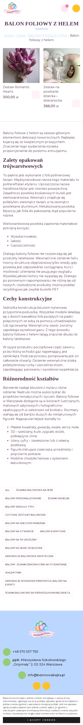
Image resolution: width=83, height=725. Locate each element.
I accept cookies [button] (41, 720)
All (7, 490)
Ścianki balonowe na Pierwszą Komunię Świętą (37, 592)
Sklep (20, 35)
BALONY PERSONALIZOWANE (23, 498)
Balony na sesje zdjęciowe (23, 548)
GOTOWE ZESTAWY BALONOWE (25, 514)
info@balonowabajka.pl (46, 675)
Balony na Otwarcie (19, 531)
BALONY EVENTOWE (53, 531)
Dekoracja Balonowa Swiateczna (29, 556)
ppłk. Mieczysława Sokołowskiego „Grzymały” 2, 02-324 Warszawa (39, 662)
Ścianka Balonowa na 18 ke (34, 490)
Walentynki (13, 572)
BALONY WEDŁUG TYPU (47, 35)
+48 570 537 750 (25, 651)
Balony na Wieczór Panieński (25, 523)
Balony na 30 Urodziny (21, 539)
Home (8, 35)
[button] (36, 94)
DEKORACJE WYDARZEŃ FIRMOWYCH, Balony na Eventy (36, 582)
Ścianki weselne (58, 498)
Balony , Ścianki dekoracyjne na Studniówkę (36, 564)
